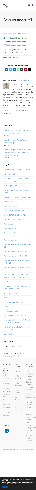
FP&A (6, 281)
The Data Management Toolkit (15, 354)
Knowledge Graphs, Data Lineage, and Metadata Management (18, 287)
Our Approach (18, 384)
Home (18, 371)
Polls (5, 297)
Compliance (8, 201)
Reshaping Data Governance (14, 302)
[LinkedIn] (7, 431)
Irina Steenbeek (23, 80)
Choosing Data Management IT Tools (17, 197)
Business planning (10, 185)
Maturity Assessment (11, 293)
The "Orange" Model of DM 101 (15, 315)
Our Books (18, 391)
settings (16, 484)
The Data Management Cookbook (14, 347)
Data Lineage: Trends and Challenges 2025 (17, 234)
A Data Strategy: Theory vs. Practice (17, 169)
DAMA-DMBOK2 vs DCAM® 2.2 (15, 215)
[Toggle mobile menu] (32, 5)
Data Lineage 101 (10, 228)
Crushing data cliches (11, 206)
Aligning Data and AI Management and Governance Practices (18, 180)
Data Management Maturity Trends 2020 (16, 269)
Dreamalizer (26, 449)
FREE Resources (18, 398)
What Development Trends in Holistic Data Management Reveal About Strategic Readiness (17, 152)
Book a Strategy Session (18, 407)
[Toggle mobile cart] (29, 5)
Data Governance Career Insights (16, 219)
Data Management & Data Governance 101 (18, 245)
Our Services (18, 377)
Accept (5, 487)
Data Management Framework (15, 251)
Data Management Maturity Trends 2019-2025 (16, 261)
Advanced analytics (11, 174)
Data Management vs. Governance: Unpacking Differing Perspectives (16, 276)
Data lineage (8, 224)
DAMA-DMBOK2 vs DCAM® (14, 210)
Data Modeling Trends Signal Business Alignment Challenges (17, 131)
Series (6, 306)
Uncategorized (9, 334)
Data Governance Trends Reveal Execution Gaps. (15, 141)
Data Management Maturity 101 (15, 256)
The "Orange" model (11, 311)
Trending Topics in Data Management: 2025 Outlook (17, 328)
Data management (10, 240)
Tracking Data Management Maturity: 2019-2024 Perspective (17, 321)
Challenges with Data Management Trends (17, 191)
